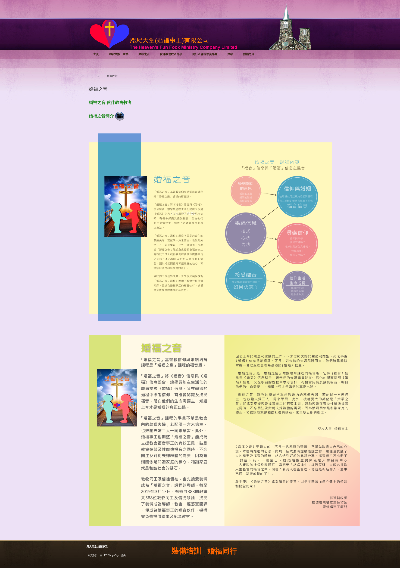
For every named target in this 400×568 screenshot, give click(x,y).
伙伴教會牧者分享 (171, 54)
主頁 (96, 54)
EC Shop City (111, 555)
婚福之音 (144, 54)
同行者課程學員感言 (204, 54)
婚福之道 (248, 54)
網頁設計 (93, 555)
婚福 (230, 54)
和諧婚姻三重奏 (118, 54)
